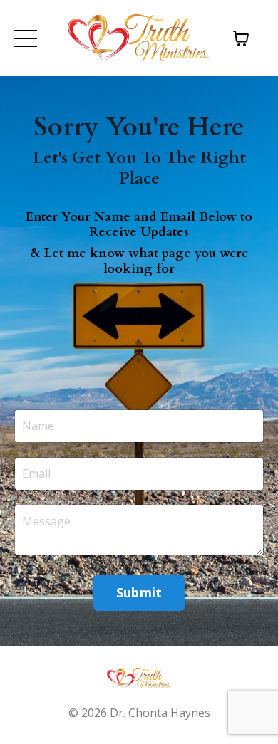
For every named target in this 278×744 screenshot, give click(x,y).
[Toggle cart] (241, 38)
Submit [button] (139, 592)
